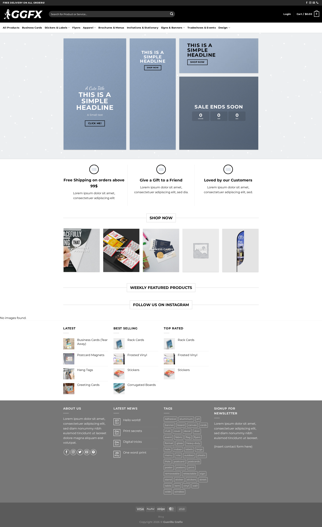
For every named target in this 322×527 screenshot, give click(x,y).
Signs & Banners (171, 27)
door (197, 431)
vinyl (186, 485)
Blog (161, 516)
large (199, 449)
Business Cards (32, 27)
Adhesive (170, 419)
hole (167, 449)
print (191, 467)
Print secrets (132, 431)
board (181, 425)
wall (195, 485)
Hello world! (132, 420)
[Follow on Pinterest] (93, 452)
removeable (172, 473)
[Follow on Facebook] (307, 2)
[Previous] (64, 251)
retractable (189, 473)
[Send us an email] (314, 2)
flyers (197, 437)
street (203, 479)
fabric (178, 437)
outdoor (189, 455)
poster (169, 467)
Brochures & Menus (111, 27)
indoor (178, 449)
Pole (167, 461)
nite (178, 455)
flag (188, 437)
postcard (179, 461)
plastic (202, 455)
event (168, 437)
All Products (11, 27)
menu (168, 455)
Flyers (76, 27)
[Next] (258, 251)
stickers (191, 479)
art (198, 419)
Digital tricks (132, 441)
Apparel (88, 27)
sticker (179, 479)
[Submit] (171, 14)
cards (203, 425)
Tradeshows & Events (201, 27)
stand (168, 479)
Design (223, 27)
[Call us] (317, 2)
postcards (194, 461)
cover (177, 431)
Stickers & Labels (56, 27)
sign (202, 473)
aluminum (186, 419)
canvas (192, 425)
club (167, 431)
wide (168, 491)
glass (180, 443)
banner (169, 425)
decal (187, 431)
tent (177, 485)
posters (180, 467)
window (179, 491)
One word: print (134, 452)
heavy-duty (193, 443)
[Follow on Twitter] (80, 452)
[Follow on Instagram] (310, 2)
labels (189, 449)
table (168, 485)
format (169, 443)
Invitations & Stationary (142, 27)
